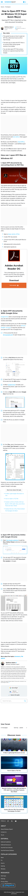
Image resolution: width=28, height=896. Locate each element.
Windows (3, 869)
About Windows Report (7, 829)
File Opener (8, 7)
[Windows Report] (10, 2)
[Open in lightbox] (14, 175)
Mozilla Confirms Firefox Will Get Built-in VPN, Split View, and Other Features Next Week (15, 503)
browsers (17, 656)
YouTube (15, 821)
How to (2, 7)
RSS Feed (3, 876)
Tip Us (2, 835)
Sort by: (16, 728)
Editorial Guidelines (6, 842)
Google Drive (4, 317)
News (2, 857)
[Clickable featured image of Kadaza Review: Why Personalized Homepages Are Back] (14, 801)
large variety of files (14, 234)
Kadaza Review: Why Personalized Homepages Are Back (14, 810)
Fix (1, 860)
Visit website (13, 285)
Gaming (3, 866)
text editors (16, 137)
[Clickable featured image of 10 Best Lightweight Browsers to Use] (14, 745)
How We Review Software (7, 850)
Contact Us (4, 832)
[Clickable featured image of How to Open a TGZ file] (14, 762)
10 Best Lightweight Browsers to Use (14, 753)
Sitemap (3, 879)
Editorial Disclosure (6, 845)
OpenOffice (21, 142)
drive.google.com (8, 335)
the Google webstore (12, 540)
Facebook (8, 821)
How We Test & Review (6, 847)
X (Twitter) (11, 821)
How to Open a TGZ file (11, 498)
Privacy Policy (4, 881)
